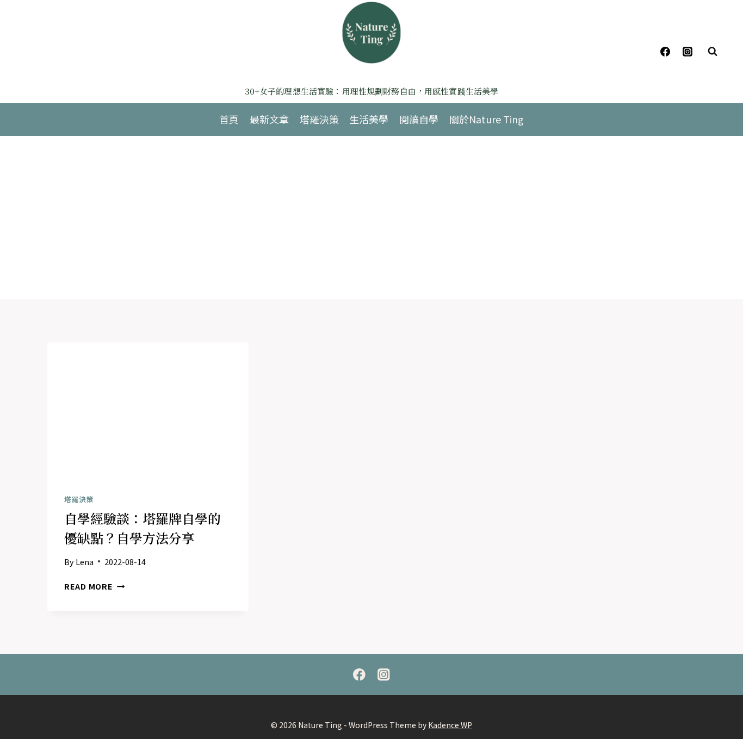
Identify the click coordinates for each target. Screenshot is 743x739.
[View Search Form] (712, 51)
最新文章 (269, 119)
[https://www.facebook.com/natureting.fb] (359, 674)
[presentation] (148, 409)
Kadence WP (450, 724)
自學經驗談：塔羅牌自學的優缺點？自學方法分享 (142, 528)
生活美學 (368, 119)
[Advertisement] (371, 217)
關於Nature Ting (486, 119)
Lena (85, 561)
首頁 (229, 119)
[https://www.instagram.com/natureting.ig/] (687, 51)
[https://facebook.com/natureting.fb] (665, 51)
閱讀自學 (418, 119)
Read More (94, 586)
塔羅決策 (319, 119)
